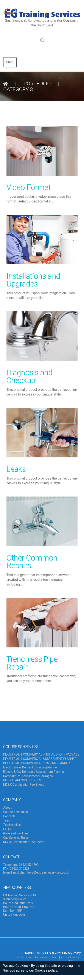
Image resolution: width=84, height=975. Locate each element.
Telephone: (10, 864)
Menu (10, 62)
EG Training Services (35, 953)
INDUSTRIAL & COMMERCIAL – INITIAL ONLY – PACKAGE (41, 754)
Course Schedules (15, 812)
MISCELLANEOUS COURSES (22, 780)
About (7, 807)
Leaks (16, 469)
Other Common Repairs (31, 561)
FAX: (6, 868)
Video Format (28, 187)
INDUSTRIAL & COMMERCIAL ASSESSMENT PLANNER (39, 758)
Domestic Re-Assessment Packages (28, 776)
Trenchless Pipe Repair (32, 663)
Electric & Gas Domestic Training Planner (30, 767)
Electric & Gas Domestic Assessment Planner (33, 771)
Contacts (9, 816)
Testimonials (12, 824)
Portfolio (37, 84)
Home (19, 957)
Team (7, 820)
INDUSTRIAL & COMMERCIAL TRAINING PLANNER (36, 763)
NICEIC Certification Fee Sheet (23, 784)
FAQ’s (7, 829)
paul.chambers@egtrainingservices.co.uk (41, 872)
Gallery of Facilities (15, 833)
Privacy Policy (71, 953)
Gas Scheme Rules (16, 837)
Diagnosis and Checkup (29, 376)
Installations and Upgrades (33, 280)
